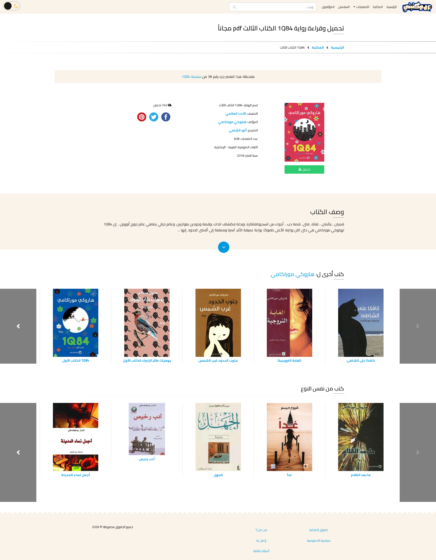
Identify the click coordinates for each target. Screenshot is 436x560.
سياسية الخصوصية (318, 540)
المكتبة (318, 47)
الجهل (218, 475)
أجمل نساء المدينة (75, 475)
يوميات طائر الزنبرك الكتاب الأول (147, 360)
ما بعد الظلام (361, 475)
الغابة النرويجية (289, 360)
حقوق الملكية (318, 530)
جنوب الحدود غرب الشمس (218, 360)
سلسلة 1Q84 (191, 76)
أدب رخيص (147, 459)
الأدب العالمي (235, 113)
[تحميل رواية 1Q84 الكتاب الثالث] (304, 132)
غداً (289, 475)
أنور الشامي (238, 130)
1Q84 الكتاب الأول (75, 360)
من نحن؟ (261, 530)
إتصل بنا (261, 540)
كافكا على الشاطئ (361, 360)
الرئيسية (337, 47)
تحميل (305, 169)
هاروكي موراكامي (232, 122)
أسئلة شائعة (261, 551)
